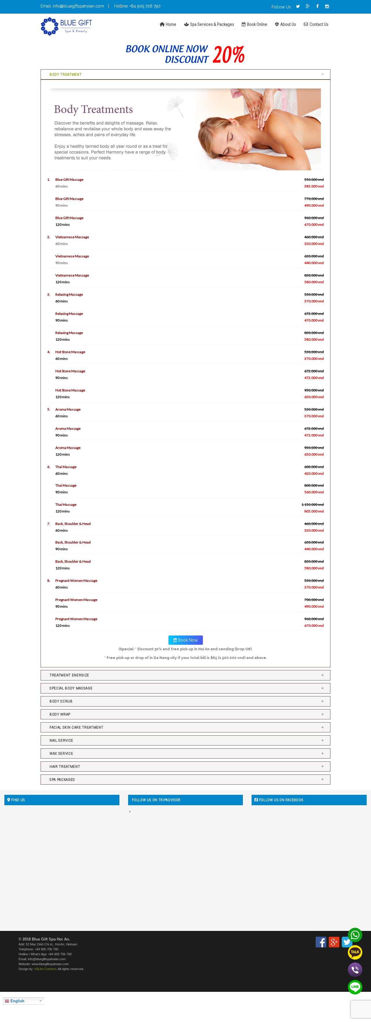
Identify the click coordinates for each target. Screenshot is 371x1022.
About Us (287, 24)
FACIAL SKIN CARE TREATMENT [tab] (76, 727)
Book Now (187, 640)
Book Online (256, 24)
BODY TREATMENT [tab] (65, 74)
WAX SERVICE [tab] (61, 753)
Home (170, 24)
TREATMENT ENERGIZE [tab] (69, 675)
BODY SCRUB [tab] (61, 701)
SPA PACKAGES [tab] (62, 779)
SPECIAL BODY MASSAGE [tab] (71, 688)
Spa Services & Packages (211, 24)
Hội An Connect (45, 969)
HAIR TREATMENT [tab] (65, 766)
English (16, 1001)
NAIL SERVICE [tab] (61, 740)
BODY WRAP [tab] (60, 714)
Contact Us (318, 24)
